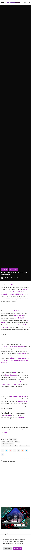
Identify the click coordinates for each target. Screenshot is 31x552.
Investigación (13, 269)
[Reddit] (22, 450)
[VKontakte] (26, 450)
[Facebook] (2, 450)
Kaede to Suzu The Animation (10, 445)
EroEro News (7, 277)
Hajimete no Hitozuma (8, 443)
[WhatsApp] (14, 450)
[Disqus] (15, 482)
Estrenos (4, 269)
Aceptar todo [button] (17, 548)
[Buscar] (28, 2)
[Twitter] (6, 450)
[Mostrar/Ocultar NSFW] (26, 2)
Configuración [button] (8, 548)
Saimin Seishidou (24, 445)
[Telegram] (2, 454)
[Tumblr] (18, 450)
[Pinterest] (10, 450)
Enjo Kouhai (13, 439)
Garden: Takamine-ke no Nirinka (11, 441)
